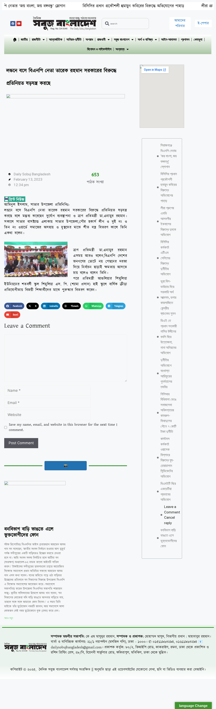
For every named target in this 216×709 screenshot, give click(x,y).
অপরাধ (89, 39)
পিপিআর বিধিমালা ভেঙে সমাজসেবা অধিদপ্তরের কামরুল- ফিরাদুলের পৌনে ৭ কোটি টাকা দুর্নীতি (168, 413)
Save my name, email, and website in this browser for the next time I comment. (63, 427)
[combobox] (125, 23)
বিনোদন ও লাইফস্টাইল (99, 49)
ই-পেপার (203, 23)
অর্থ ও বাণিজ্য (145, 39)
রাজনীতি (36, 39)
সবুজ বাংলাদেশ (121, 39)
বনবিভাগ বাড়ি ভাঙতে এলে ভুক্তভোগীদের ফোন (28, 532)
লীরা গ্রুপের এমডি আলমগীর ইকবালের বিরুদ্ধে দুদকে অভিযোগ (168, 221)
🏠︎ (15, 39)
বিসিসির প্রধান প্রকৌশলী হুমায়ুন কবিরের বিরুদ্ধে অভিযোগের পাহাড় (109, 6)
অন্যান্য (120, 49)
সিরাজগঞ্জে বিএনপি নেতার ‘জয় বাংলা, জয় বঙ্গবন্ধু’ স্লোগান (169, 156)
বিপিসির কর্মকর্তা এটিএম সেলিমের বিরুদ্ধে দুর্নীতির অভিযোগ (165, 258)
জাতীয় (24, 39)
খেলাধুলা (198, 39)
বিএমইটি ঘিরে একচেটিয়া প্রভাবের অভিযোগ (168, 491)
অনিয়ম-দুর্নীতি (73, 39)
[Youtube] (19, 23)
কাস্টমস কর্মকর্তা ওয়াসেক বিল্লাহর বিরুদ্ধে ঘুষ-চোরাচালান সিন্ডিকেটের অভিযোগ (167, 457)
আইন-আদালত (169, 39)
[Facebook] (12, 23)
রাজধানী (101, 39)
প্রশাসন (185, 39)
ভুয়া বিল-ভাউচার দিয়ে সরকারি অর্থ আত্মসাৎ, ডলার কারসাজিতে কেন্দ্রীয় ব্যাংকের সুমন (168, 297)
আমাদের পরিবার (179, 23)
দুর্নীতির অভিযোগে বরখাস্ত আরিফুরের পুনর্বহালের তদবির (166, 373)
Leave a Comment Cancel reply (172, 515)
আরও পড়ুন (8, 618)
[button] (14, 306)
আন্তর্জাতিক (55, 39)
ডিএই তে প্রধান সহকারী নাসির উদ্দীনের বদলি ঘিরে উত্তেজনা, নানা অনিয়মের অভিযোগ (169, 337)
